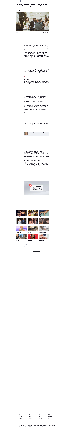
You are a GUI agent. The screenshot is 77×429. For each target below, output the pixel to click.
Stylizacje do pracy (30, 418)
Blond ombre (20, 416)
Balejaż (39, 416)
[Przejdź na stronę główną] (20, 1)
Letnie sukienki (30, 416)
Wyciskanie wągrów (40, 418)
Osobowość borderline (50, 416)
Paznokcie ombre (20, 418)
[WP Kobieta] (16, 2)
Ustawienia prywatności (47, 423)
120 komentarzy (44, 32)
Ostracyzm (49, 418)
